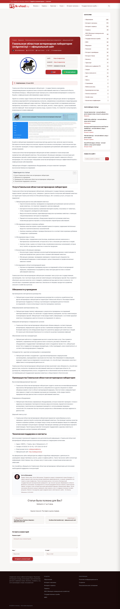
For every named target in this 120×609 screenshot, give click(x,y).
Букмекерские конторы (92, 90)
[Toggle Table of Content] (74, 172)
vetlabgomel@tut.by (35, 449)
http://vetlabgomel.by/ (35, 452)
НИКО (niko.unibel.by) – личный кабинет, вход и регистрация (95, 120)
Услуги (62, 6)
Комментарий (16, 535)
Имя (14, 550)
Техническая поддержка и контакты (25, 181)
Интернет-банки (90, 56)
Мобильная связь (90, 86)
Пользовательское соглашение (88, 585)
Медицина (21, 40)
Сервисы (44, 6)
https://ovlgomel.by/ (59, 58)
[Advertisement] (44, 24)
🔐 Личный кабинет (70, 72)
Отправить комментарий (22, 559)
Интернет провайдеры (91, 52)
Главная (14, 40)
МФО (86, 42)
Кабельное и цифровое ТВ (92, 66)
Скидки (87, 69)
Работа (87, 80)
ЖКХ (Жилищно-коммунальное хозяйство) (94, 34)
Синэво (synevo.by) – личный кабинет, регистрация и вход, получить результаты (96, 113)
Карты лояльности (90, 73)
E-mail (48, 550)
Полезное (88, 49)
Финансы (35, 6)
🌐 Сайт (53, 72)
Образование (89, 19)
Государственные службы (89, 6)
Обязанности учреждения (22, 177)
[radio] (38, 507)
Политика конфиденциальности (88, 579)
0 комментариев (56, 50)
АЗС (86, 76)
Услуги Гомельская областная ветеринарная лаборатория (31, 175)
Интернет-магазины (72, 6)
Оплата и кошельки (90, 93)
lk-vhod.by (17, 605)
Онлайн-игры (89, 97)
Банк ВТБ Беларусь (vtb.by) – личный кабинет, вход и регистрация (94, 143)
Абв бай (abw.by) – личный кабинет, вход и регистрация (96, 136)
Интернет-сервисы (91, 26)
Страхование (89, 83)
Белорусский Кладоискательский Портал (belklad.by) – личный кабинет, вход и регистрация (96, 128)
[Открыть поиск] (109, 6)
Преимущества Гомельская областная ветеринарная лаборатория (34, 179)
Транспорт (53, 6)
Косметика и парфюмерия (92, 100)
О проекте (82, 582)
